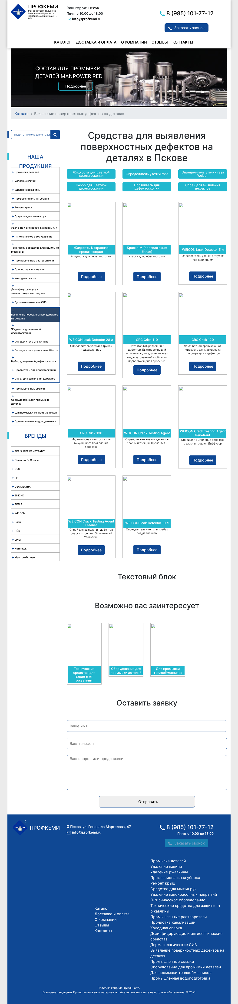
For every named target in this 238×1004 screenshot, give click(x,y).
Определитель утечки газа (147, 174)
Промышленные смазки (172, 961)
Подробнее (75, 86)
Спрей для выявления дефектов (202, 186)
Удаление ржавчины (169, 872)
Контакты (182, 42)
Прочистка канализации (172, 922)
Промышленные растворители (178, 916)
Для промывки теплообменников (181, 972)
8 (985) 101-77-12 (190, 13)
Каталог (62, 42)
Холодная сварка (166, 928)
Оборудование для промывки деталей (185, 967)
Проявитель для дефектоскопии (147, 186)
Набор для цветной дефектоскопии (91, 186)
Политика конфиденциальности (119, 988)
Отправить (148, 801)
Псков (93, 8)
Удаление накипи (166, 866)
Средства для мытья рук (173, 888)
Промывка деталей (168, 860)
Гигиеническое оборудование (177, 900)
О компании (134, 42)
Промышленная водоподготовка (180, 978)
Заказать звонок (189, 27)
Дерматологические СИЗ (173, 944)
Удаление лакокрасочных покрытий (183, 894)
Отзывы (160, 42)
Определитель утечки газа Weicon (203, 173)
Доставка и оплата (96, 42)
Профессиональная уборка (175, 877)
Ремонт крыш (162, 883)
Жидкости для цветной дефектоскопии (91, 173)
